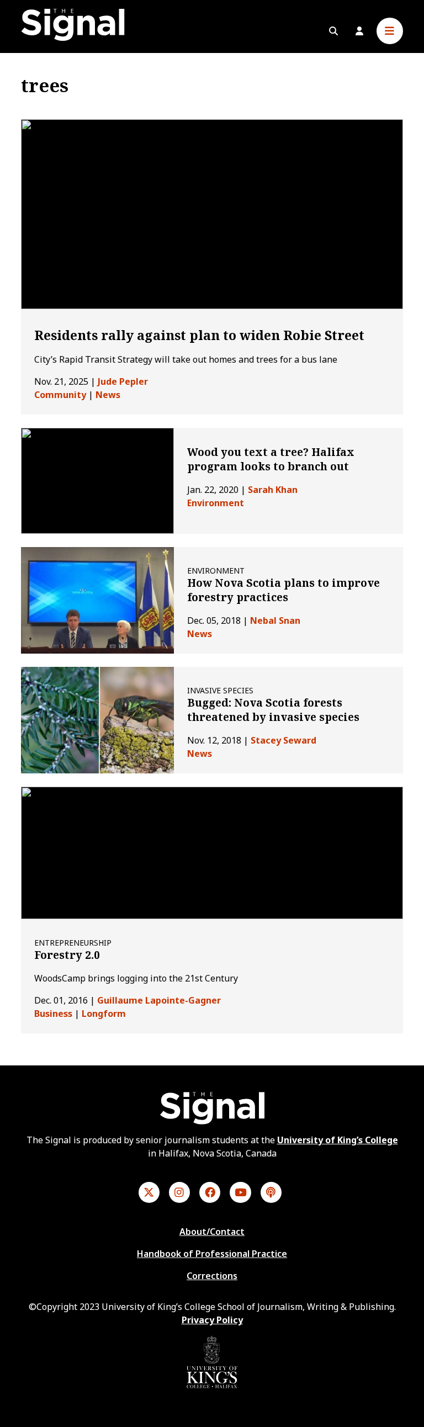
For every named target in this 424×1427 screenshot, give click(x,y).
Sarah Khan (273, 490)
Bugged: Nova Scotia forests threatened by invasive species (273, 710)
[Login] (359, 31)
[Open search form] (333, 31)
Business (53, 1013)
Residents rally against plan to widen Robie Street (199, 335)
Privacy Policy (212, 1320)
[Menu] (390, 31)
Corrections (212, 1276)
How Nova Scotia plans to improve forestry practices (283, 590)
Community (60, 395)
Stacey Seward (283, 740)
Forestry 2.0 (67, 955)
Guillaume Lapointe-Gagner (159, 1000)
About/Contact (212, 1232)
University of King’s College (337, 1140)
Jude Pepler (123, 381)
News (108, 395)
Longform (104, 1013)
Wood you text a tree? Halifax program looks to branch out (270, 459)
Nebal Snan (275, 620)
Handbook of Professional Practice (212, 1254)
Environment (215, 503)
